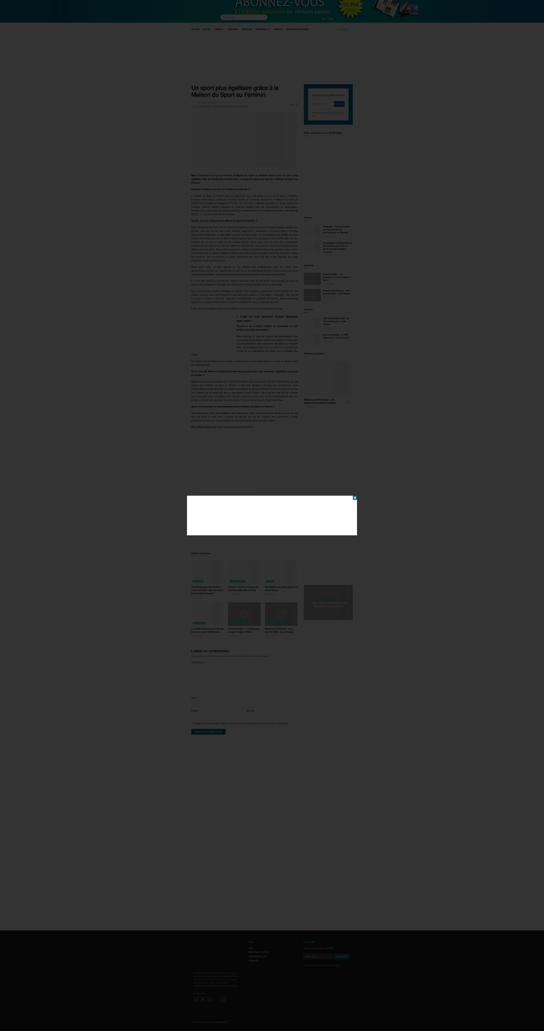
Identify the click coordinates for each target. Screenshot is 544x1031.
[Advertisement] (272, 515)
